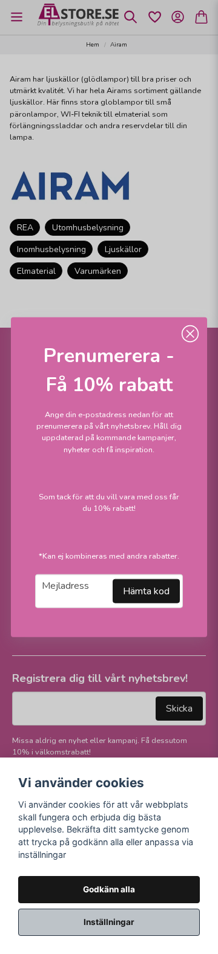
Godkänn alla (109, 889)
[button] (190, 334)
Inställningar (109, 922)
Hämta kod (146, 590)
